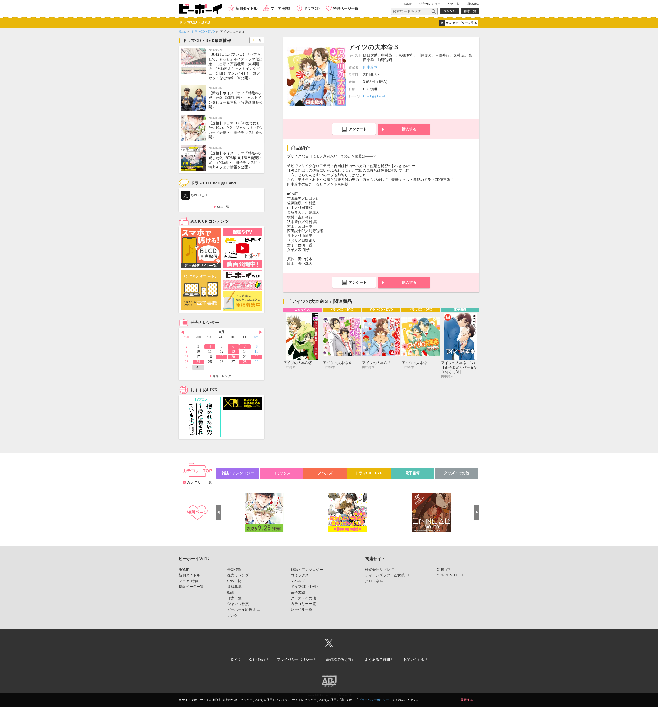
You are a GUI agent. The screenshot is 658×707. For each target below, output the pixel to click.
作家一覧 (470, 11)
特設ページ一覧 (345, 9)
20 (233, 357)
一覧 (258, 40)
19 (221, 357)
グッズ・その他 (456, 473)
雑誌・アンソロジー (238, 473)
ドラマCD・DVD (203, 31)
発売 (430, 4)
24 (198, 362)
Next (260, 332)
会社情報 (256, 660)
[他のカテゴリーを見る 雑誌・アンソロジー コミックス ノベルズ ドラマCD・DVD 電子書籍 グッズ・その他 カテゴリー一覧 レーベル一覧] (458, 23)
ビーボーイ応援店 (241, 609)
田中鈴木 (370, 67)
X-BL (441, 570)
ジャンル (449, 11)
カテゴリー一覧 (199, 482)
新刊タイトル (246, 9)
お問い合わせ (414, 660)
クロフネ (372, 581)
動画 (230, 592)
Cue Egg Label (374, 96)
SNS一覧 (454, 4)
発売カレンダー (223, 376)
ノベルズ (325, 473)
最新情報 (234, 570)
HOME (407, 4)
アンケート (358, 129)
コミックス (281, 473)
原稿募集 (473, 4)
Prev (182, 332)
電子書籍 (412, 473)
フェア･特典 (280, 9)
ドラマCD (312, 9)
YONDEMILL (448, 575)
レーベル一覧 (301, 609)
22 (256, 357)
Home (182, 31)
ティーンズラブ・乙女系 (385, 575)
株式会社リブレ (377, 570)
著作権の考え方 (338, 660)
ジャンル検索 (238, 604)
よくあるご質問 (377, 660)
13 (233, 352)
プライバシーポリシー (373, 700)
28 (245, 362)
